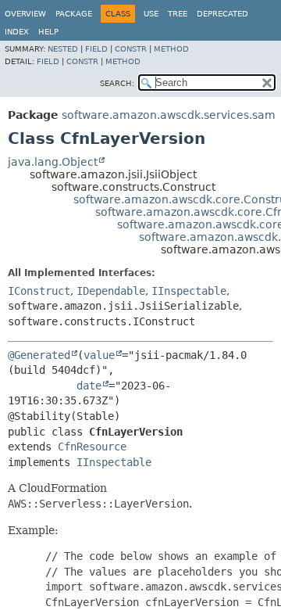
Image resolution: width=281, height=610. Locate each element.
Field (96, 49)
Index (17, 31)
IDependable (110, 291)
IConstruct (39, 291)
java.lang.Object (53, 162)
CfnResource (92, 446)
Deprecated (222, 13)
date (88, 385)
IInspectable (188, 291)
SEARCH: (117, 83)
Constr (131, 49)
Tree (177, 13)
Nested (63, 49)
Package (73, 13)
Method (171, 49)
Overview (25, 13)
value (99, 355)
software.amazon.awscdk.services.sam (169, 115)
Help (48, 31)
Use (151, 13)
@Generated (39, 355)
